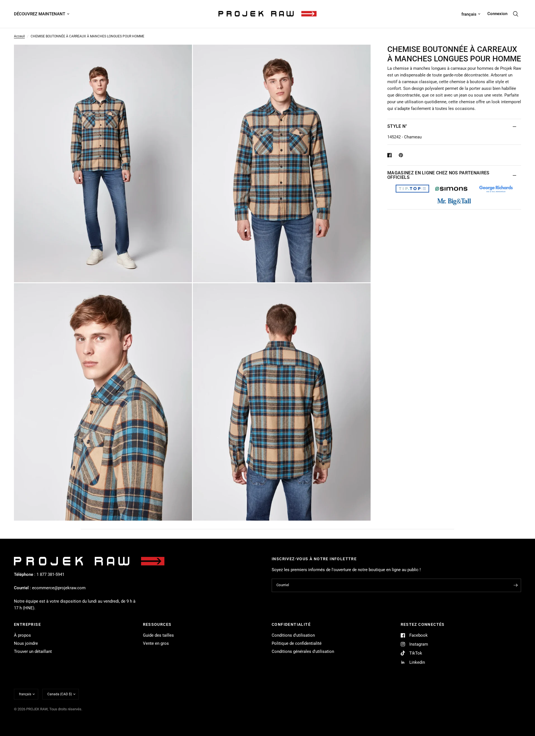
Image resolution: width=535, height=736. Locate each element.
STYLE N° (397, 126)
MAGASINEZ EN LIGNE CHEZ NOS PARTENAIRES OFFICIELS (438, 175)
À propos (22, 635)
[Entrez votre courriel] (515, 585)
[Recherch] (515, 14)
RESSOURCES (157, 624)
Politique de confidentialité (297, 643)
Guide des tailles (158, 635)
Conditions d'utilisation (293, 635)
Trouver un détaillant (33, 651)
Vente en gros (156, 643)
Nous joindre (26, 643)
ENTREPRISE (27, 624)
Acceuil (19, 36)
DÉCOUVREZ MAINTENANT (39, 13)
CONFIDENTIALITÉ (291, 624)
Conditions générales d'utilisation (303, 651)
